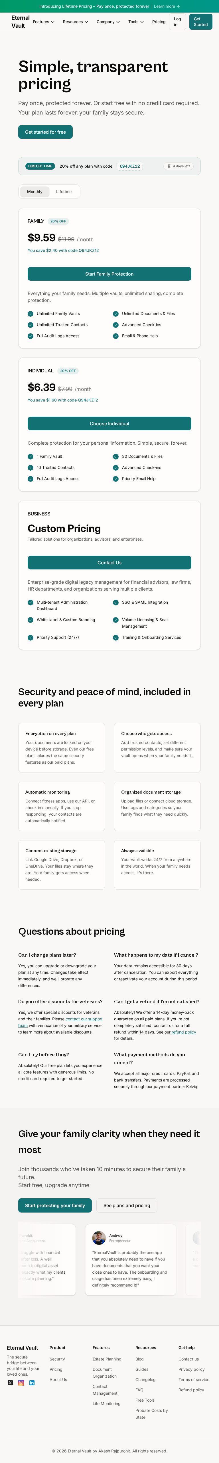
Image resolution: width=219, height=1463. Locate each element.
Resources (73, 21)
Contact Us (110, 562)
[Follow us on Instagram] (21, 1383)
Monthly (34, 191)
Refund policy (191, 1389)
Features (41, 21)
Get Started (201, 21)
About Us (58, 1379)
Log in (177, 21)
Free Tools (145, 1400)
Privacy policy (192, 1369)
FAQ (139, 1389)
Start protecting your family (55, 1205)
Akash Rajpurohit (114, 1450)
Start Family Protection (109, 274)
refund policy (184, 1031)
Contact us (189, 1358)
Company (106, 21)
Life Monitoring (107, 1403)
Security (57, 1358)
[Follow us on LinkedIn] (32, 1382)
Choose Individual (109, 423)
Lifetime (64, 191)
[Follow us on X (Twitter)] (10, 1382)
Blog (139, 1358)
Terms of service (194, 1379)
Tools (133, 21)
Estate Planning (107, 1358)
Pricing (159, 21)
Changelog (145, 1379)
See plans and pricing (127, 1205)
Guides (141, 1369)
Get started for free (45, 132)
